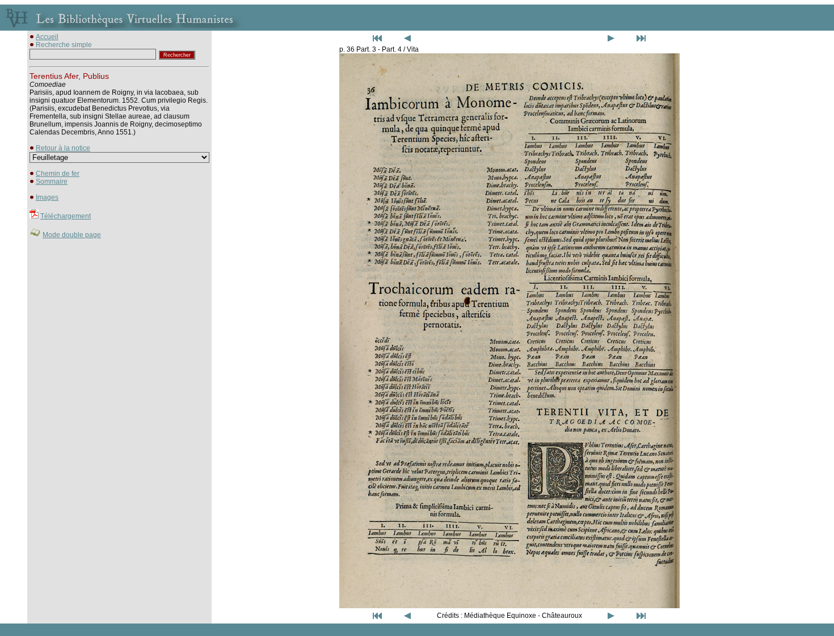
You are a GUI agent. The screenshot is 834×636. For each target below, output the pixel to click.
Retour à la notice (63, 148)
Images (47, 197)
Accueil (47, 37)
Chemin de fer (57, 174)
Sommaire (52, 182)
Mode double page (72, 235)
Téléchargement (65, 216)
